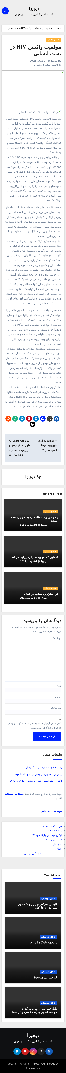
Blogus (51, 1063)
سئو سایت (56, 844)
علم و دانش (53, 39)
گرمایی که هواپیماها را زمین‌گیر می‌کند (35, 557)
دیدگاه (57, 638)
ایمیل (57, 696)
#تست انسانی (51, 65)
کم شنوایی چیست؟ (45, 977)
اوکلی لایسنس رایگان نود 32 (47, 835)
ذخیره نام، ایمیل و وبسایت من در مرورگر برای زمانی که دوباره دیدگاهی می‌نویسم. (34, 725)
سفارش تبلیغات (14, 793)
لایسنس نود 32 (53, 839)
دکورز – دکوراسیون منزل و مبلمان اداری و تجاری (36, 780)
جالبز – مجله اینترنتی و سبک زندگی (43, 767)
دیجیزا (34, 9)
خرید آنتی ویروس (33, 853)
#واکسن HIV (37, 65)
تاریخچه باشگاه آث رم (43, 942)
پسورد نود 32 (55, 830)
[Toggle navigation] (61, 11)
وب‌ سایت (56, 707)
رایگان (58, 848)
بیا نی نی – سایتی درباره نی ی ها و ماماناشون (38, 774)
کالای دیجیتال (48, 898)
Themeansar (33, 1068)
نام (59, 685)
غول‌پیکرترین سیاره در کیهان (41, 594)
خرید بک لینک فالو (52, 826)
